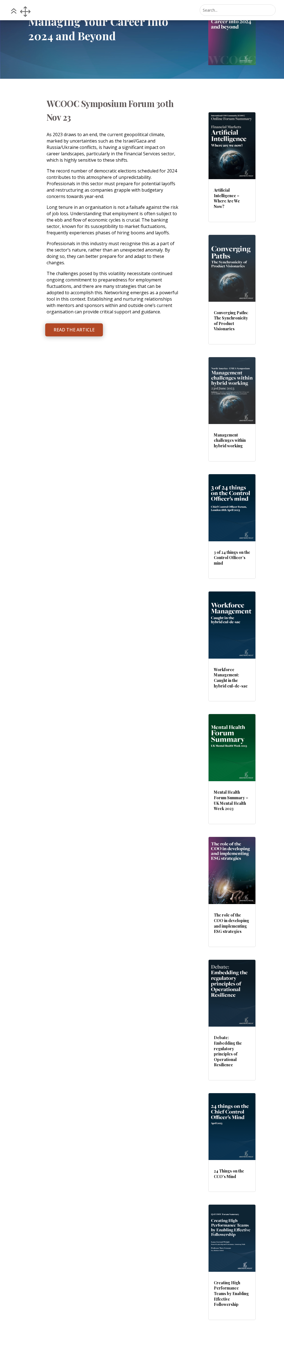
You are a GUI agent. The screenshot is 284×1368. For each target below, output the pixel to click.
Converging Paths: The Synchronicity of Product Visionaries (231, 321)
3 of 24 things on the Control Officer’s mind (232, 558)
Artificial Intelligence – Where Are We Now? (227, 198)
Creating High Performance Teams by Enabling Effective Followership (231, 1293)
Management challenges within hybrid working (230, 440)
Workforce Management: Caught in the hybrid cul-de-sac (231, 678)
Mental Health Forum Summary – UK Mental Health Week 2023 (231, 800)
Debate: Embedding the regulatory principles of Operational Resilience (228, 1051)
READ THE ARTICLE (74, 330)
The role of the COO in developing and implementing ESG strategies (231, 923)
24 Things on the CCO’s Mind (229, 1173)
